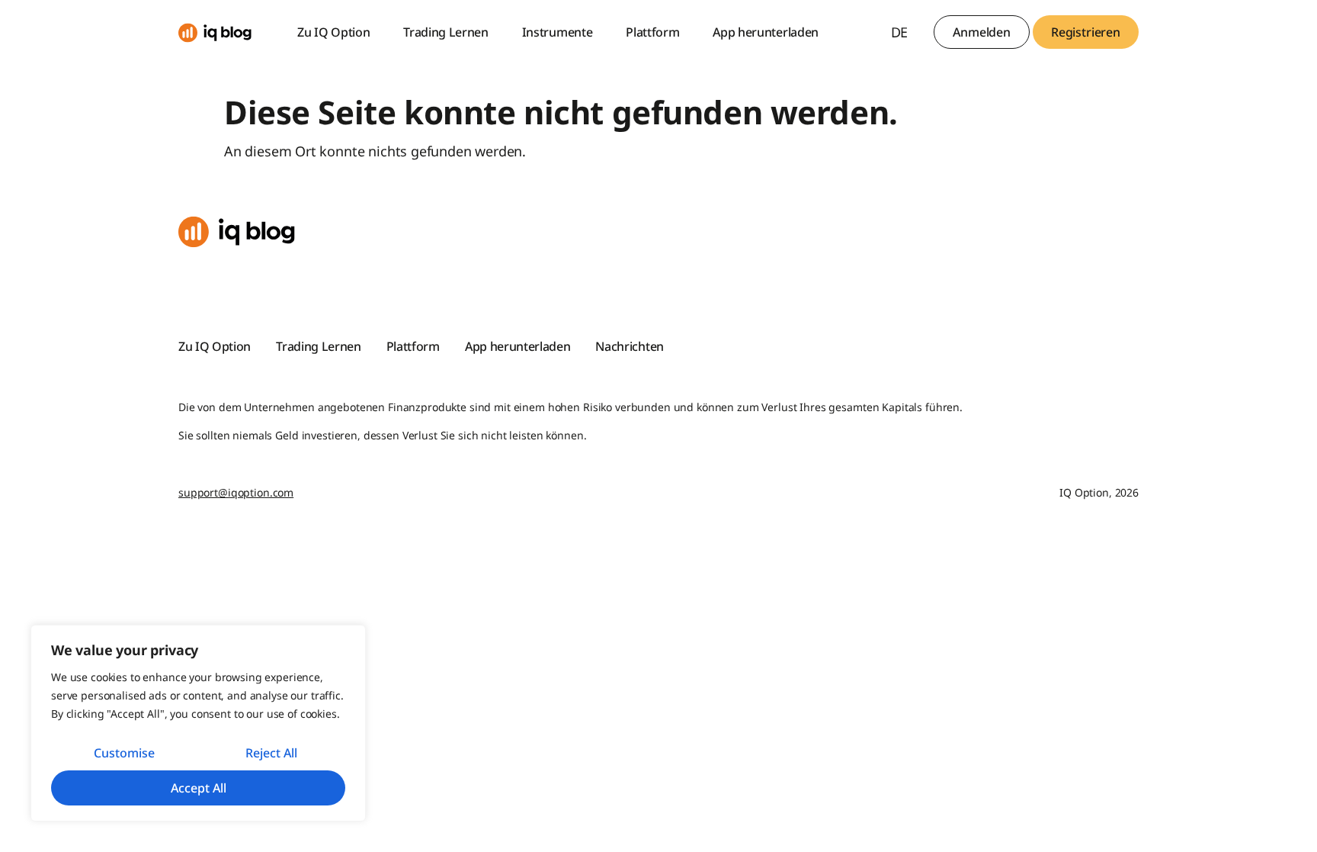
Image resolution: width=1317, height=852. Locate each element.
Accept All (198, 788)
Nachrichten (629, 346)
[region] (198, 723)
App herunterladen (766, 32)
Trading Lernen (446, 32)
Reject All (271, 752)
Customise (124, 752)
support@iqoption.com (235, 492)
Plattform (652, 32)
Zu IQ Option (333, 32)
